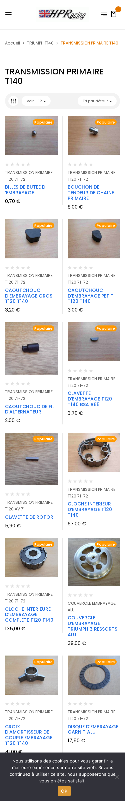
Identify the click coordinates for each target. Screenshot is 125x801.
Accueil (12, 43)
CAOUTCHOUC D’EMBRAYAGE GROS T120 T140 (28, 296)
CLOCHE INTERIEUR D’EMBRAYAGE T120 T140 (90, 509)
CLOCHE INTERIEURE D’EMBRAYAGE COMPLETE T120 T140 (29, 615)
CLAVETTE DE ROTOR (29, 517)
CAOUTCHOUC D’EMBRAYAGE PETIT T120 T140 (91, 296)
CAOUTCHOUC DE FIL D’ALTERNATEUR (29, 409)
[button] (114, 14)
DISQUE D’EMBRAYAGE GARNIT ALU (93, 729)
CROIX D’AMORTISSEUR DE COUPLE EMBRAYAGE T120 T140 (28, 735)
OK (64, 791)
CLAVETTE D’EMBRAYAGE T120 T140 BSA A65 (90, 399)
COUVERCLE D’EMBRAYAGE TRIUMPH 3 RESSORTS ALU (92, 626)
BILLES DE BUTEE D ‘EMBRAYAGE (25, 190)
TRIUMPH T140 (40, 43)
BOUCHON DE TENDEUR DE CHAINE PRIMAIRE (91, 193)
